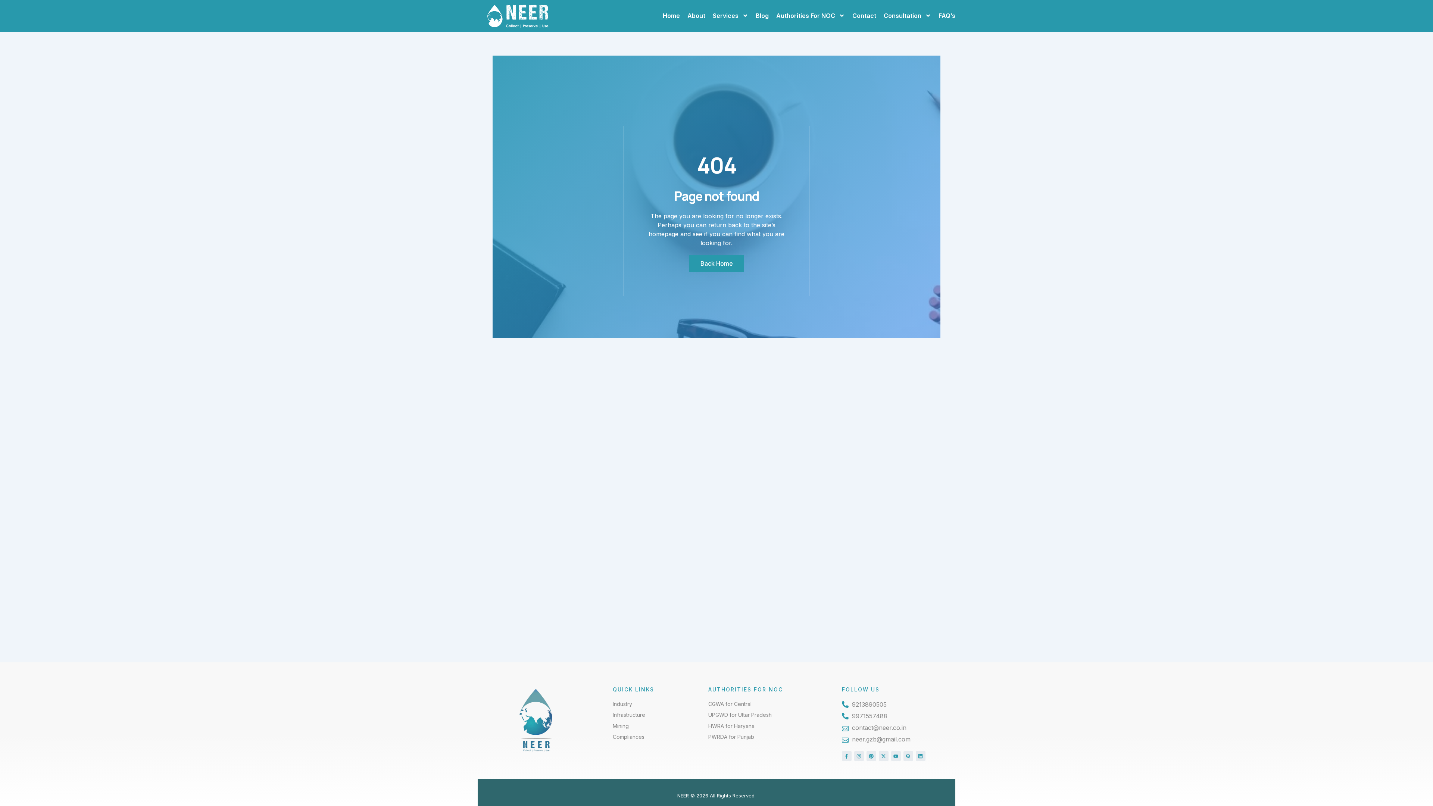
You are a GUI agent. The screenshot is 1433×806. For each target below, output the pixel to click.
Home (671, 15)
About (696, 15)
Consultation (902, 15)
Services (726, 15)
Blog (762, 15)
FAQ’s (947, 15)
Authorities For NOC (805, 15)
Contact (864, 15)
